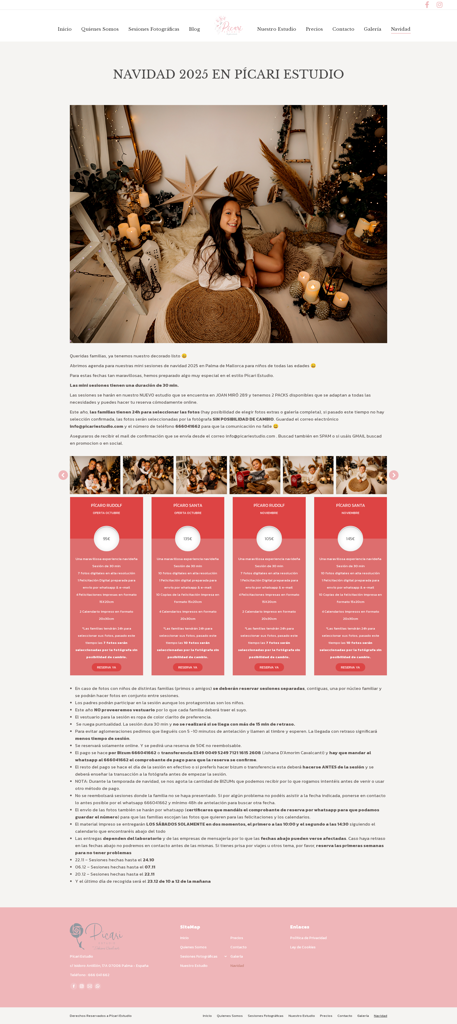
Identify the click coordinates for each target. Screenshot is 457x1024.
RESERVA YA (106, 667)
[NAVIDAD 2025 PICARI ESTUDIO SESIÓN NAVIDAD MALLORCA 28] (95, 475)
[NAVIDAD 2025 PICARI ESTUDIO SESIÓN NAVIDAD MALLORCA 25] (255, 475)
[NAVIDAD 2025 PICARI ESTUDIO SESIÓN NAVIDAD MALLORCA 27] (148, 475)
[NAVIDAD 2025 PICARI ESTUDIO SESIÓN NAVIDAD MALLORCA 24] (308, 475)
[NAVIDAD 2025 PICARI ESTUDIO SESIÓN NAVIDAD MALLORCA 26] (201, 475)
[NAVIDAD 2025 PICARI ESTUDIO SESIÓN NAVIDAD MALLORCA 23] (361, 475)
